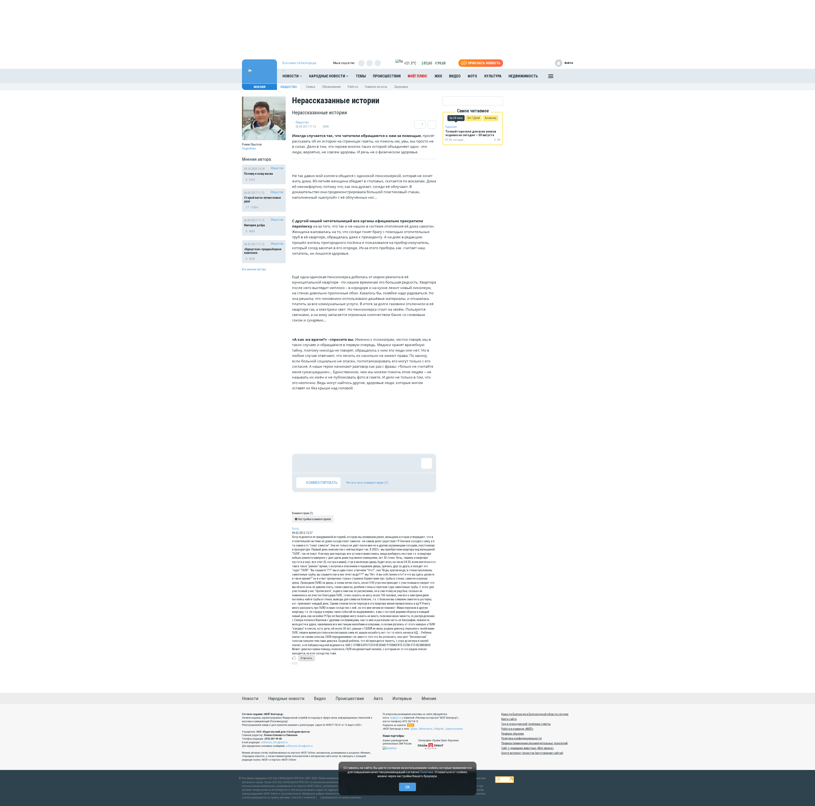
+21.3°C (410, 63)
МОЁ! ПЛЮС (417, 76)
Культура (493, 76)
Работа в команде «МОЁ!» (517, 729)
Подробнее (249, 148)
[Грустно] (356, 463)
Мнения (260, 87)
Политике (426, 772)
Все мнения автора (254, 269)
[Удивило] (343, 463)
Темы (361, 76)
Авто (378, 698)
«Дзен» (414, 728)
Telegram (438, 728)
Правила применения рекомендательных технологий (534, 743)
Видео (455, 76)
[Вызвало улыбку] (315, 463)
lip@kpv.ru (395, 717)
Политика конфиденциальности (521, 738)
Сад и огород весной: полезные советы (526, 724)
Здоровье (401, 86)
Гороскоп (451, 127)
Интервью (402, 698)
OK (407, 787)
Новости (290, 76)
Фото (472, 76)
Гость (295, 528)
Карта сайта (509, 719)
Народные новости (327, 76)
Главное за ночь (376, 86)
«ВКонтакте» (425, 728)
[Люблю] (329, 463)
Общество (288, 87)
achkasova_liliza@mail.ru (274, 742)
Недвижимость (523, 76)
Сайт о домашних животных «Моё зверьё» (527, 748)
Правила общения (512, 733)
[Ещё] (550, 77)
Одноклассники (454, 728)
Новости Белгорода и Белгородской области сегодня (534, 714)
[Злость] (370, 463)
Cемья (310, 86)
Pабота (353, 86)
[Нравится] (301, 463)
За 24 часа (456, 118)
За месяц (490, 118)
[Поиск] (565, 76)
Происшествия (387, 76)
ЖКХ (438, 76)
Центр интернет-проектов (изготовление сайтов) (532, 753)
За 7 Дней (473, 118)
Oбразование (331, 86)
